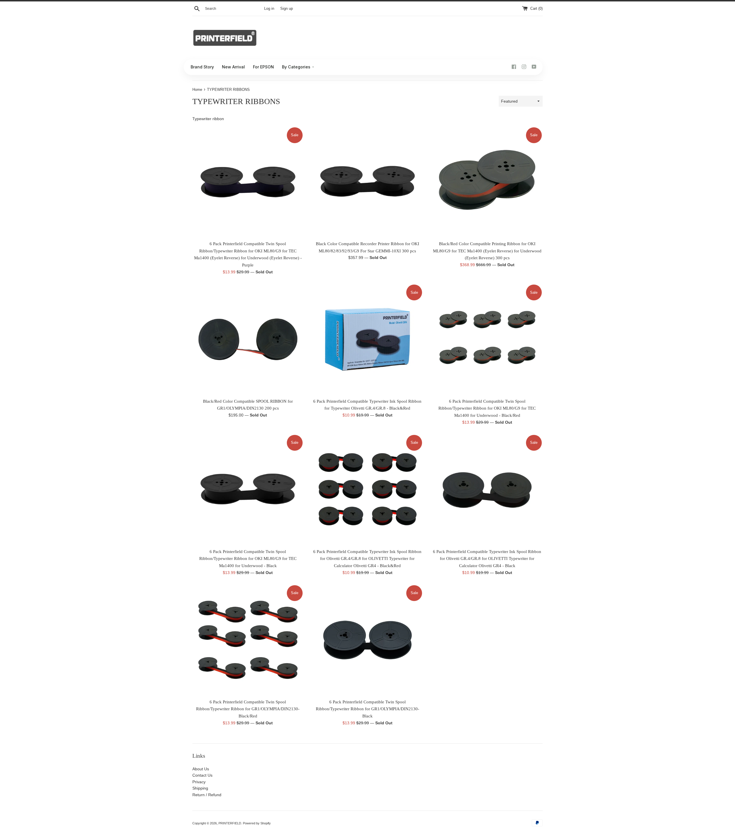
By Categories (298, 66)
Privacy (199, 782)
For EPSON (263, 66)
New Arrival (233, 66)
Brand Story (202, 66)
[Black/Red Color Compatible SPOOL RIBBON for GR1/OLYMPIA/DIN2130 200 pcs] (247, 339)
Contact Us (202, 775)
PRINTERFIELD (229, 823)
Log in (269, 9)
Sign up (286, 9)
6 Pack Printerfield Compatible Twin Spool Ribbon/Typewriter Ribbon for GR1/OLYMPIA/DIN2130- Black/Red (247, 708)
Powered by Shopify (257, 823)
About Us (200, 769)
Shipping (200, 788)
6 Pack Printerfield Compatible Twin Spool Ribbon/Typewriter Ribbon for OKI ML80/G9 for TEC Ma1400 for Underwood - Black (248, 558)
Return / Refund (206, 794)
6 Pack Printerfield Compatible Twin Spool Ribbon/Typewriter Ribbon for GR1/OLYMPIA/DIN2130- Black (367, 708)
